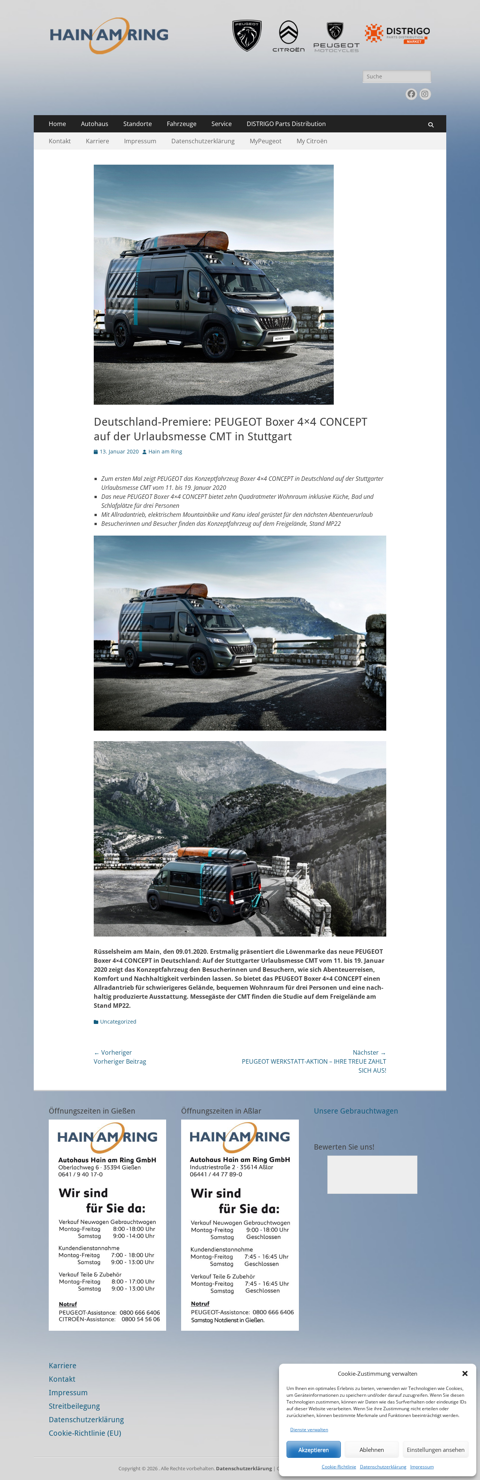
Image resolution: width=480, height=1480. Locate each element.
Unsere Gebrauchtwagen (356, 1110)
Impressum (422, 1466)
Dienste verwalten (309, 1429)
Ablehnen (372, 1449)
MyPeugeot (266, 141)
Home (57, 124)
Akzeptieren (313, 1449)
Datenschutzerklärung (383, 1466)
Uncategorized (118, 1021)
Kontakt (60, 141)
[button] (465, 1373)
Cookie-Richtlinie (339, 1466)
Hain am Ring (165, 451)
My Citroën (312, 141)
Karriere (97, 141)
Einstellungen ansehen (436, 1449)
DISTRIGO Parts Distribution (286, 124)
